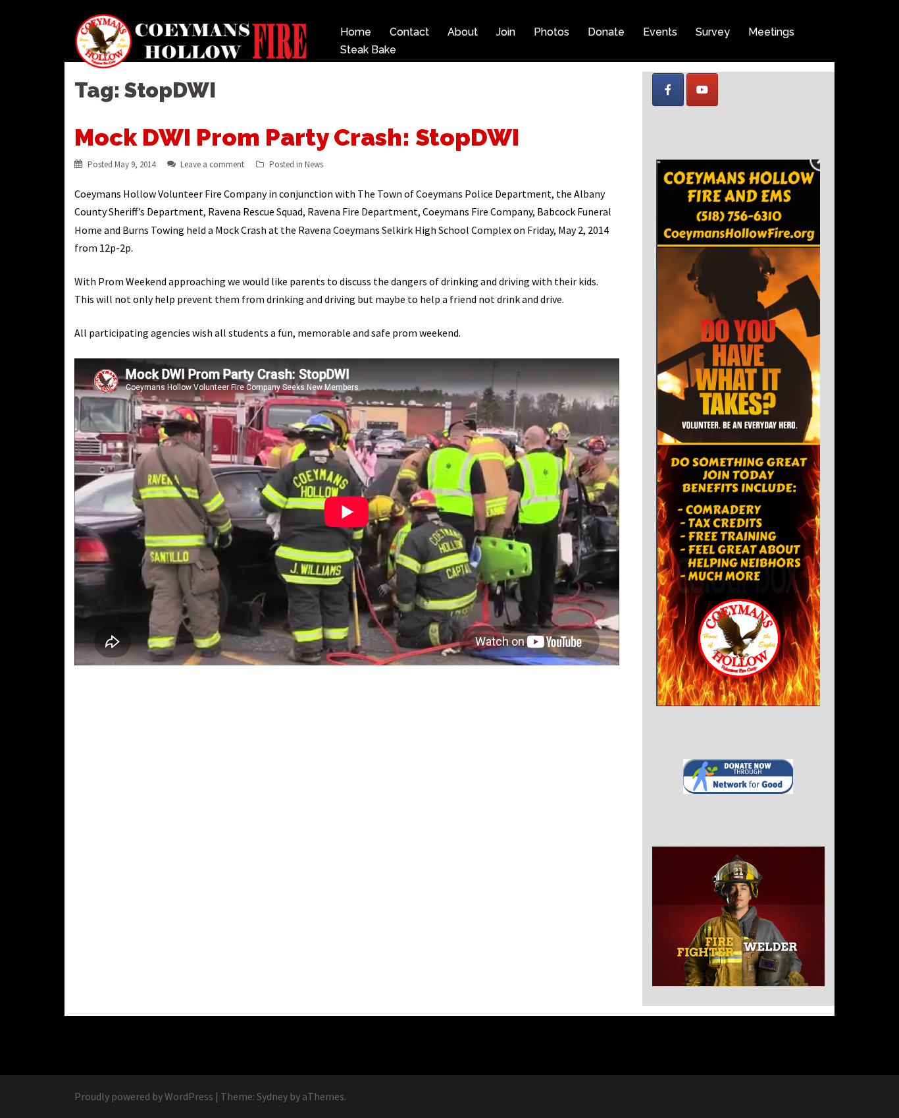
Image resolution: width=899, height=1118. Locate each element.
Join (505, 32)
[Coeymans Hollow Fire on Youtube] (702, 89)
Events (660, 32)
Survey (713, 32)
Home (355, 32)
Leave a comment (212, 164)
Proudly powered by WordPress (143, 1096)
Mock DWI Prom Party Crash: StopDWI (296, 137)
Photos (551, 32)
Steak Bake (368, 49)
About (463, 32)
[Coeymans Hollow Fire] (192, 39)
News (314, 164)
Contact (409, 32)
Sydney (272, 1096)
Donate (606, 32)
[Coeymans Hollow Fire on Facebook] (668, 89)
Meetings (771, 32)
